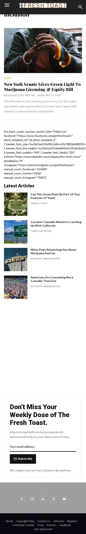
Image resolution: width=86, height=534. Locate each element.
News (7, 78)
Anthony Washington (45, 258)
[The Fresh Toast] (43, 5)
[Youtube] (64, 499)
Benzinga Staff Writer (19, 95)
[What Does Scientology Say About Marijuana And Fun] (15, 259)
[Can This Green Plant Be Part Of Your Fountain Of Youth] (15, 204)
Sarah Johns (39, 203)
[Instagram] (32, 499)
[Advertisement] (43, 350)
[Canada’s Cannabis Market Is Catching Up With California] (15, 232)
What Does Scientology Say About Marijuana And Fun (53, 251)
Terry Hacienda (41, 231)
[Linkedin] (43, 499)
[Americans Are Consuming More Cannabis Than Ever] (15, 287)
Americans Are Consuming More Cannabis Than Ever (52, 279)
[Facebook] (22, 499)
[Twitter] (54, 499)
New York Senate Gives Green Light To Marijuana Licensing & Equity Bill (42, 86)
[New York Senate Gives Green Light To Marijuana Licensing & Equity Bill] (43, 50)
